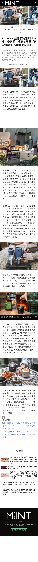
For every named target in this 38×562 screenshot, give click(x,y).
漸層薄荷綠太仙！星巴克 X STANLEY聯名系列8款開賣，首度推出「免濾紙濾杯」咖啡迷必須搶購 (19, 492)
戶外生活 (30, 29)
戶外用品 (22, 29)
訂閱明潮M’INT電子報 (19, 530)
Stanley (15, 29)
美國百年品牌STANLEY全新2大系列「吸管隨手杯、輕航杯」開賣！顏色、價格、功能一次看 (19, 484)
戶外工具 (19, 32)
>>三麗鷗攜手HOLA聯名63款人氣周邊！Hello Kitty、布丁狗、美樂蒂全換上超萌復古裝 (19, 426)
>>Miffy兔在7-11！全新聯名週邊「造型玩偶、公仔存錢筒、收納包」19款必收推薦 (19, 434)
